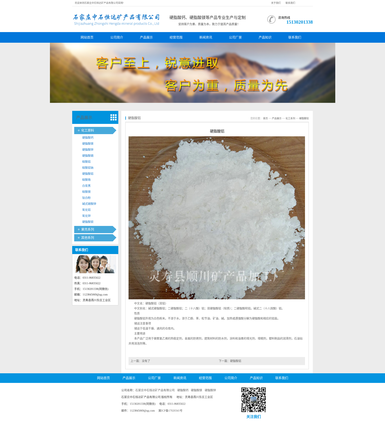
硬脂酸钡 (87, 221)
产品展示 (146, 37)
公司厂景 (235, 37)
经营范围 (176, 37)
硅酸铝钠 (87, 167)
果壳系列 (87, 229)
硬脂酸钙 (87, 137)
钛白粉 (86, 197)
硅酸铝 (86, 161)
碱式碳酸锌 (89, 203)
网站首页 (87, 37)
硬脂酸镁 (87, 143)
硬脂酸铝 (87, 173)
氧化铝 (86, 209)
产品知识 (265, 37)
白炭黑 (86, 185)
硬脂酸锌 (87, 149)
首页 (265, 118)
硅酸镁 (86, 191)
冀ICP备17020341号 (170, 410)
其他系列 (87, 237)
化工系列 (290, 118)
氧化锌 (86, 215)
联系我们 (290, 3)
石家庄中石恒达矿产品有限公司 (155, 390)
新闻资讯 (205, 37)
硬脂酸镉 (87, 155)
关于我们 (276, 3)
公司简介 (116, 37)
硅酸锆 (86, 179)
